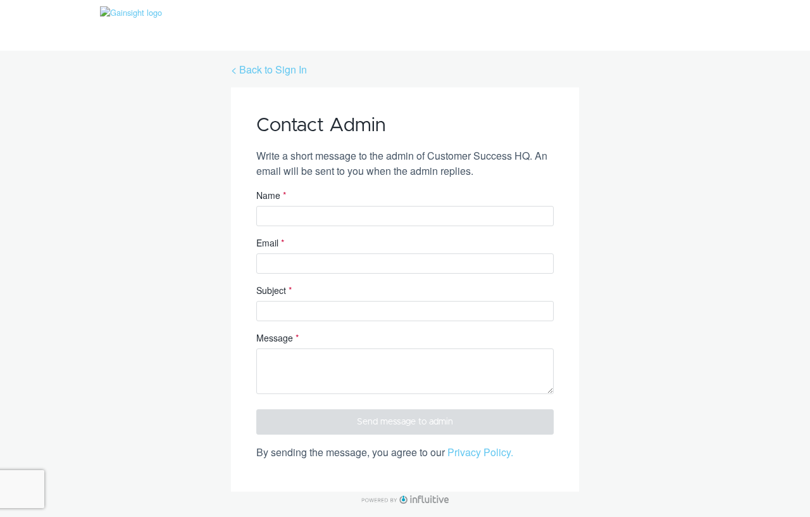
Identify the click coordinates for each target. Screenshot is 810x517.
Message (277, 337)
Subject (274, 290)
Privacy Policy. (480, 452)
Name (271, 195)
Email (270, 242)
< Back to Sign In (269, 69)
